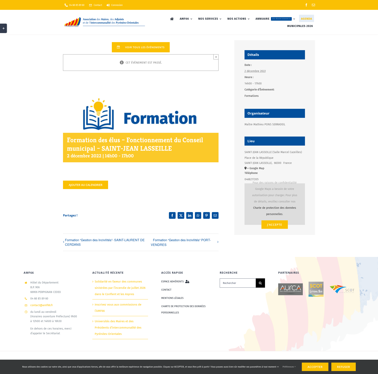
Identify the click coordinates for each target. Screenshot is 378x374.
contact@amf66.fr (41, 305)
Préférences (289, 367)
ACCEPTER (315, 367)
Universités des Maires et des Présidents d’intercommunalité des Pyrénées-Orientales (118, 328)
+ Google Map (255, 168)
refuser (343, 367)
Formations (252, 96)
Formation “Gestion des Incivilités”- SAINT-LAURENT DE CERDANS (105, 242)
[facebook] (306, 4)
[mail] (313, 4)
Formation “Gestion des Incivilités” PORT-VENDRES (181, 242)
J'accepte (274, 224)
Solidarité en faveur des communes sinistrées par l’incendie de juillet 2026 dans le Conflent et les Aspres (120, 288)
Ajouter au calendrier (85, 185)
